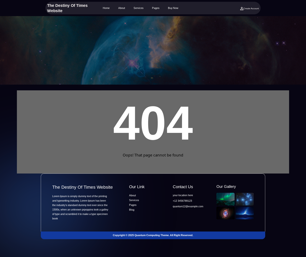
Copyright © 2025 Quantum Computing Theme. (141, 235)
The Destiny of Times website (82, 187)
